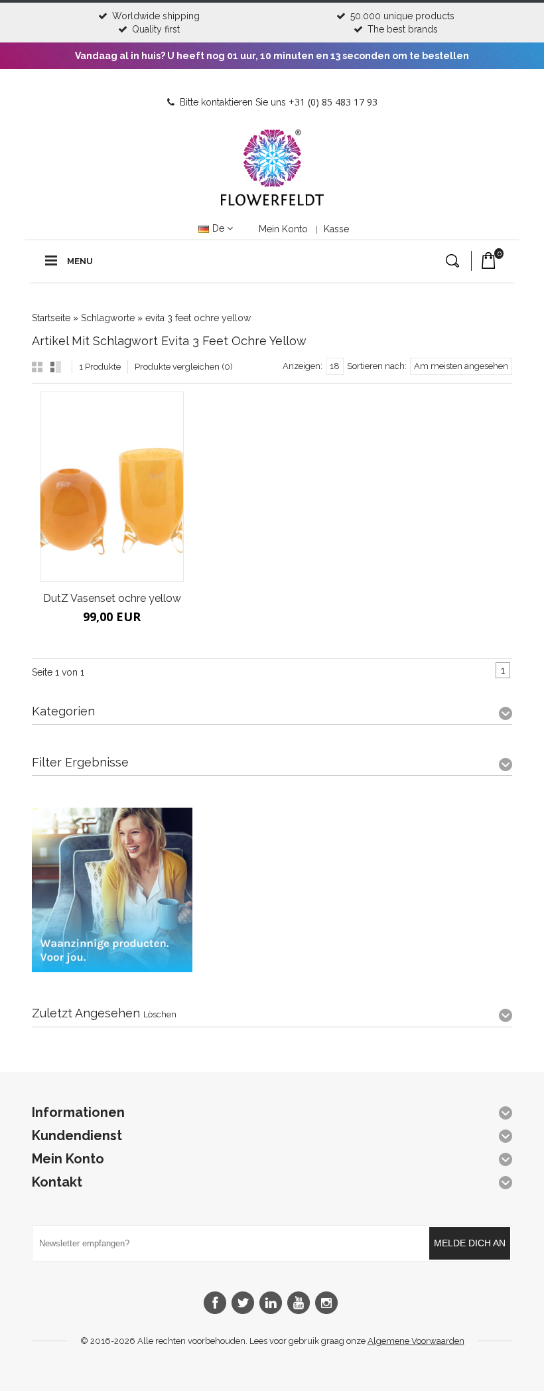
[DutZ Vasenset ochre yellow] (111, 486)
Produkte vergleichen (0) (184, 367)
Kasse (336, 229)
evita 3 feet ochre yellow (198, 318)
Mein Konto (283, 229)
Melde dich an (470, 1243)
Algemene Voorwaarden (416, 1341)
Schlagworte (108, 318)
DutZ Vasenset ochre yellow (112, 598)
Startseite (51, 318)
